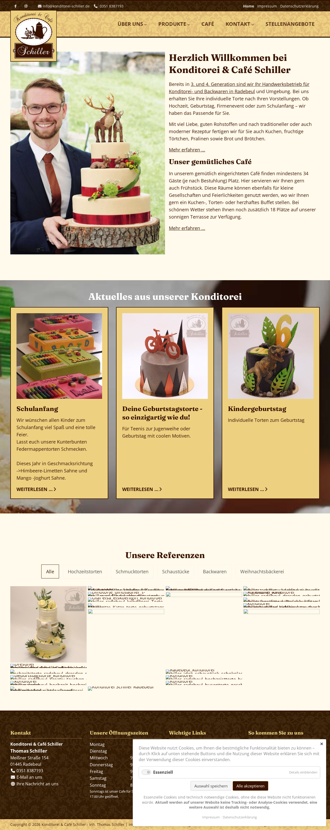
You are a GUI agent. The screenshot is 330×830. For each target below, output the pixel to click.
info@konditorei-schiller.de (66, 6)
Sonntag (98, 785)
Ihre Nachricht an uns (37, 784)
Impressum (267, 6)
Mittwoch (99, 758)
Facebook (15, 6)
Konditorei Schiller (33, 36)
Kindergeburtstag (257, 409)
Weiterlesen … (34, 489)
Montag (97, 744)
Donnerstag (101, 765)
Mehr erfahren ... (187, 150)
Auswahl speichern (211, 785)
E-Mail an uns (29, 777)
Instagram (26, 6)
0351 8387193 (111, 6)
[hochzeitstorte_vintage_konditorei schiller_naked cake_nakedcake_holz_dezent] (48, 689)
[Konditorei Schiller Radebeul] (126, 689)
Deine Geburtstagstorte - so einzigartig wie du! (162, 413)
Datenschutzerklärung (299, 6)
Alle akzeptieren (250, 785)
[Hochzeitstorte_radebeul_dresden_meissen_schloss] (48, 672)
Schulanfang (37, 409)
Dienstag (98, 751)
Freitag (96, 771)
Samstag (98, 778)
